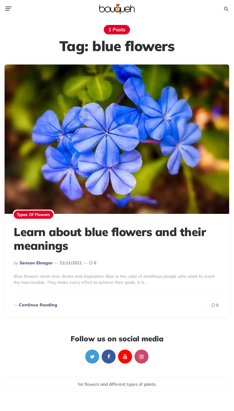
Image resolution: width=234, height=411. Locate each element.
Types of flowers (33, 214)
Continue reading (38, 304)
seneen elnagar (36, 262)
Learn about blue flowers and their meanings (110, 239)
